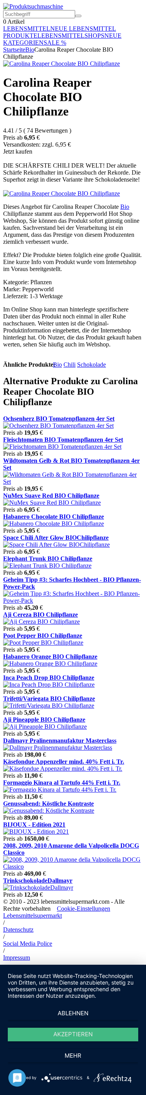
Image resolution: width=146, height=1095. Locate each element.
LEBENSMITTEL (26, 28)
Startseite (14, 49)
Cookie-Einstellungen (83, 908)
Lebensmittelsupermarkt (32, 915)
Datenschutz (18, 929)
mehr (73, 1055)
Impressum (16, 957)
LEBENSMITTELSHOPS (70, 35)
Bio (29, 49)
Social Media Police (27, 943)
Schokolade (91, 364)
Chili (69, 364)
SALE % (55, 42)
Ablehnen (73, 1013)
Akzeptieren (73, 1034)
